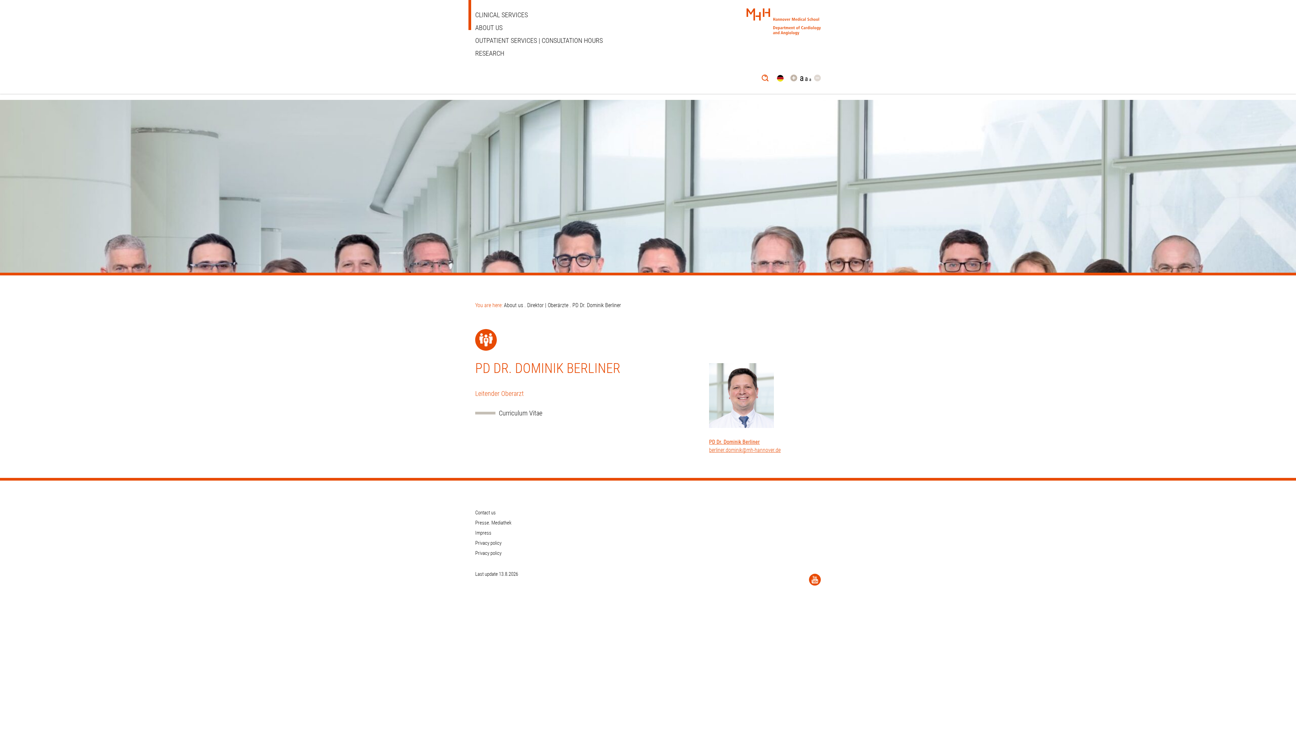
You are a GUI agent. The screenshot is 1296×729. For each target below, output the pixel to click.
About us (489, 28)
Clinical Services (501, 15)
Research (489, 53)
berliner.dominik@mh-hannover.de (745, 450)
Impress (483, 533)
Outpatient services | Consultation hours (539, 40)
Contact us (485, 513)
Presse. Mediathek (493, 523)
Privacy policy (488, 543)
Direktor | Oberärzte (547, 305)
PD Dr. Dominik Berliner (734, 442)
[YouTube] (815, 580)
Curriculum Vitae (520, 413)
